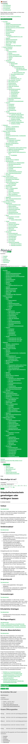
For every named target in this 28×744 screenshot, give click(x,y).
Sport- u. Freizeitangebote (12, 188)
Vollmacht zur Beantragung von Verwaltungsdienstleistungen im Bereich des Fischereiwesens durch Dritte (13, 681)
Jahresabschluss (12, 110)
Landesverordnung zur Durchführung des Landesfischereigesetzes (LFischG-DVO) (12, 674)
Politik (7, 50)
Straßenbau (11, 218)
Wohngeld (10, 165)
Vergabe (8, 111)
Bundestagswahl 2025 (19, 66)
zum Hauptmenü (7, 5)
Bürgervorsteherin (12, 51)
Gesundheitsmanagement (14, 89)
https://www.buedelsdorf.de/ (11, 706)
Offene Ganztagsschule (13, 150)
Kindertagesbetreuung (11, 138)
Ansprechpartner (12, 83)
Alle (14, 487)
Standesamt (8, 35)
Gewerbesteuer (11, 107)
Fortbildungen (14, 95)
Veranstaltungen (12, 239)
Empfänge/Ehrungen (10, 30)
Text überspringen (5, 509)
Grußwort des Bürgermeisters (12, 26)
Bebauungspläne (12, 206)
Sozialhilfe (10, 168)
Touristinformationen (10, 128)
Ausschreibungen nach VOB (14, 120)
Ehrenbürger (9, 29)
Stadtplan (8, 38)
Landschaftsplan (12, 222)
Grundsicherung (12, 170)
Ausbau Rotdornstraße (16, 219)
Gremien (10, 53)
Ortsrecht (8, 33)
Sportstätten (11, 189)
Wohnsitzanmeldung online (17, 74)
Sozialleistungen (9, 161)
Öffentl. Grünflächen (13, 194)
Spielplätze (11, 191)
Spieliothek (8, 158)
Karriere (10, 87)
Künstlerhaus (9, 180)
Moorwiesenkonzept (13, 227)
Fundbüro (13, 75)
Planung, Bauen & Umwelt (9, 201)
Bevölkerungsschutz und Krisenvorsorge (15, 27)
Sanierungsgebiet (12, 210)
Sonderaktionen (14, 93)
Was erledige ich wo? (13, 81)
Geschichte (8, 44)
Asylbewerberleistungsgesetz (15, 171)
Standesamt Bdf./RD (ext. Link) (15, 36)
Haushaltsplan (11, 108)
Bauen (7, 215)
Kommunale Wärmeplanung (14, 234)
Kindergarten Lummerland (14, 140)
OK (1, 19)
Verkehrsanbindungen (11, 41)
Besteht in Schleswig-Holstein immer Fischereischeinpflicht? (11, 677)
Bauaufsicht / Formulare (13, 216)
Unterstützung (14, 96)
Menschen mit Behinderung (12, 143)
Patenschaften (9, 186)
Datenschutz (6, 262)
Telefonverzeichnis (12, 84)
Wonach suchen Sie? (5, 266)
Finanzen (8, 102)
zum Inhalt (5, 4)
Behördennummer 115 (16, 78)
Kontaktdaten (14, 155)
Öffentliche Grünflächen (13, 224)
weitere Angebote (10, 200)
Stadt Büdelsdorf (4, 695)
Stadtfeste (8, 23)
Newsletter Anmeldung (16, 243)
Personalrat (11, 99)
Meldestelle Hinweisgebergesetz (15, 101)
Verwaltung (8, 60)
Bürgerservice (11, 62)
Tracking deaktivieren (8, 19)
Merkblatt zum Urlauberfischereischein (12, 672)
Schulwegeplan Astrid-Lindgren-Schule (17, 147)
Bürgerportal (14, 77)
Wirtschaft (5, 125)
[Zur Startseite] (6, 252)
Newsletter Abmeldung (16, 245)
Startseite (5, 256)
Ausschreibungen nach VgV (14, 113)
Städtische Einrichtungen (11, 39)
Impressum (5, 259)
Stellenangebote (9, 467)
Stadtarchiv (8, 197)
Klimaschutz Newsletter (13, 242)
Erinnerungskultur (10, 32)
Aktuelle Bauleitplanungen (14, 204)
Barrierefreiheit (6, 260)
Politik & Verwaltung (7, 47)
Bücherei (8, 132)
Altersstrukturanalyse (13, 212)
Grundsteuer (11, 105)
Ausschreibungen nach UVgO (15, 116)
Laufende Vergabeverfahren (17, 114)
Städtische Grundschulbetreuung (16, 149)
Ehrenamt (8, 134)
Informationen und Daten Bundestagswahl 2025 (21, 69)
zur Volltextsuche (7, 10)
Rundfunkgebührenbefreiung (15, 167)
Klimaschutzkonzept (13, 233)
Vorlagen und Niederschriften (15, 56)
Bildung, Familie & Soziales (9, 131)
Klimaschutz (8, 231)
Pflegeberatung (9, 144)
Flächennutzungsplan (13, 207)
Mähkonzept (11, 228)
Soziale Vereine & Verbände (12, 159)
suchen (2, 488)
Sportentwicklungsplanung (14, 195)
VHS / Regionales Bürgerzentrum (13, 173)
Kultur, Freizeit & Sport (8, 176)
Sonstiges (8, 174)
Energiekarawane (12, 236)
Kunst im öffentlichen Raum (12, 182)
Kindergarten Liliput (12, 141)
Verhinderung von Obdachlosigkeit (16, 162)
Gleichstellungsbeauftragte (14, 98)
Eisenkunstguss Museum (11, 177)
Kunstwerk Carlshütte (11, 185)
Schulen (8, 146)
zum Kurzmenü (6, 8)
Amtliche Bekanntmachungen (12, 473)
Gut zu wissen (11, 240)
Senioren (8, 156)
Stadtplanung (9, 203)
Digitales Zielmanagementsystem (13, 24)
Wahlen (12, 65)
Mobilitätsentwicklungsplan (14, 213)
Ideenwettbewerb (12, 183)
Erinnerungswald (12, 225)
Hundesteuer (11, 104)
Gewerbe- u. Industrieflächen (12, 126)
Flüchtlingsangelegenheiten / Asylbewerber (16, 135)
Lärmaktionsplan (12, 230)
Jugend (7, 137)
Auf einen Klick (8, 460)
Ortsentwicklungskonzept (14, 209)
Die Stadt (5, 21)
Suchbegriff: (3, 482)
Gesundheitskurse (15, 92)
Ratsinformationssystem (13, 54)
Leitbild (10, 59)
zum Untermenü (6, 7)
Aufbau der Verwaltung (13, 86)
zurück (7, 689)
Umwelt (7, 221)
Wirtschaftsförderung (10, 129)
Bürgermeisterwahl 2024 (19, 72)
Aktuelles (8, 466)
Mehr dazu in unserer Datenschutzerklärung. (11, 16)
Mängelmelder (14, 63)
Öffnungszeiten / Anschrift (14, 80)
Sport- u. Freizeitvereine (13, 192)
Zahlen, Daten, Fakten (11, 42)
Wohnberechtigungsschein (14, 164)
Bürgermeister (9, 48)
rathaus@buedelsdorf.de (10, 704)
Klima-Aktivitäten (12, 237)
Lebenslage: (3, 484)
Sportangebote (14, 90)
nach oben (3, 689)
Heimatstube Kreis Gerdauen (12, 179)
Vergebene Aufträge (15, 119)
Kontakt (5, 257)
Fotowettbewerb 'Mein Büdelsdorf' (13, 45)
